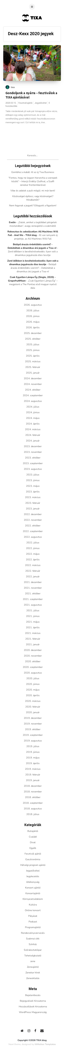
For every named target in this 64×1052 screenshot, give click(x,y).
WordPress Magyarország (33, 1012)
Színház (33, 944)
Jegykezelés (32, 876)
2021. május (33, 621)
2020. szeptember (33, 667)
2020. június (33, 684)
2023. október (32, 457)
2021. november (33, 588)
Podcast (33, 921)
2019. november (33, 723)
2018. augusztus (33, 808)
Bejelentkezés (32, 995)
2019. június (33, 752)
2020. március (32, 701)
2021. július (32, 610)
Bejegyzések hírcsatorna (33, 1001)
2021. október (32, 593)
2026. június (33, 316)
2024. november (33, 384)
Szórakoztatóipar (33, 950)
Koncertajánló (32, 893)
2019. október (32, 729)
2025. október (32, 338)
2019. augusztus (33, 740)
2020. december (33, 650)
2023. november (33, 452)
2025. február (32, 367)
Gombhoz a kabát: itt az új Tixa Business (32, 172)
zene (32, 961)
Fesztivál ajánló (25, 103)
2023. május (33, 486)
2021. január (33, 644)
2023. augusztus (33, 469)
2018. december (33, 786)
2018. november (33, 791)
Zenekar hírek (32, 972)
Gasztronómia (32, 859)
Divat (33, 842)
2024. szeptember (33, 395)
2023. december (33, 446)
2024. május (33, 418)
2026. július (32, 310)
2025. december (33, 333)
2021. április (33, 627)
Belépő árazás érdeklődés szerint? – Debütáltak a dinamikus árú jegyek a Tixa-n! (33, 268)
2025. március (32, 361)
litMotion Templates (45, 1044)
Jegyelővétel (41, 103)
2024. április (33, 423)
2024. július (32, 406)
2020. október (32, 661)
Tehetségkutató (32, 955)
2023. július (32, 474)
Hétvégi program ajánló (32, 865)
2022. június (33, 548)
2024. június (33, 412)
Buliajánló (32, 831)
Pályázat (32, 916)
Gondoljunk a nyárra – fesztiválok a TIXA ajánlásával (31, 95)
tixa (13, 87)
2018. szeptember (33, 803)
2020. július (32, 678)
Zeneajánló (33, 967)
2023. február (32, 503)
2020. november (33, 655)
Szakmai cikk (32, 938)
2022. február (32, 571)
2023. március (32, 497)
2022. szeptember (33, 531)
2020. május (33, 689)
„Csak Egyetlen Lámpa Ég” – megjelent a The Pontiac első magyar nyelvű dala (33, 284)
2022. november (33, 520)
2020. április (33, 695)
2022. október (32, 525)
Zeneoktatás (32, 978)
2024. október (32, 389)
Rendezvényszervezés (33, 933)
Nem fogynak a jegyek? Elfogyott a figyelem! (32, 205)
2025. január (33, 372)
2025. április (33, 355)
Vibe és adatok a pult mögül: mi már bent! (32, 190)
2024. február (32, 435)
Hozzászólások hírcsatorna (33, 1006)
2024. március (32, 429)
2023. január (33, 508)
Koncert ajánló (32, 887)
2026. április (33, 327)
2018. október (32, 797)
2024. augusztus (33, 401)
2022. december (33, 514)
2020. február (32, 706)
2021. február (32, 638)
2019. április (33, 763)
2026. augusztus (33, 305)
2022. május (33, 554)
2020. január (33, 712)
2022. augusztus (33, 537)
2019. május (33, 757)
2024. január (33, 440)
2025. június (33, 350)
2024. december (33, 378)
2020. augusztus (33, 672)
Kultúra (33, 904)
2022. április (33, 559)
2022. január (33, 576)
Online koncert (33, 910)
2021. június (33, 616)
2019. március (32, 769)
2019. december (33, 718)
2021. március (32, 633)
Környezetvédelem (33, 899)
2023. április (33, 491)
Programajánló (33, 927)
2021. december (33, 582)
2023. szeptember (33, 463)
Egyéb (32, 848)
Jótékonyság (32, 882)
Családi (33, 836)
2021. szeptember (33, 599)
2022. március (32, 565)
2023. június (33, 480)
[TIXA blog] (32, 27)
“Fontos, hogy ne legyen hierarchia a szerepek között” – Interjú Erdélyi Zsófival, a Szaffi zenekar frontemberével (32, 181)
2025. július (32, 344)
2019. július (32, 746)
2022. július (32, 542)
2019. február (32, 774)
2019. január (33, 780)
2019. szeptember (33, 735)
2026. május (33, 322)
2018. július (32, 814)
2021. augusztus (33, 605)
